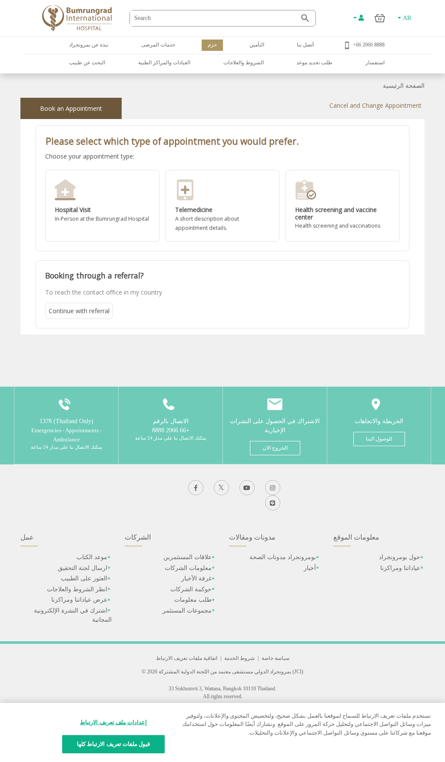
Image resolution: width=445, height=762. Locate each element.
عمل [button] (27, 537)
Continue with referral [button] (79, 311)
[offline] (102, 206)
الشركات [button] (138, 537)
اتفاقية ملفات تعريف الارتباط (186, 658)
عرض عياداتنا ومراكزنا (79, 599)
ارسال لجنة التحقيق (82, 568)
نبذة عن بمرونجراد (88, 45)
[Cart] (380, 18)
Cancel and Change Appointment (375, 105)
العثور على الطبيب (84, 578)
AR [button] (406, 18)
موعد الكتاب (91, 557)
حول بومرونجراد (399, 557)
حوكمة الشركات (191, 589)
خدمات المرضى (158, 45)
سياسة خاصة (275, 658)
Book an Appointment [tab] (71, 108)
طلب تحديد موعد (314, 63)
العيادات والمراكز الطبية (164, 63)
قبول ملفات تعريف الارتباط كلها (113, 744)
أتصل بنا (305, 45)
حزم (212, 45)
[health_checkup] (343, 206)
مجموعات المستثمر (187, 610)
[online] (223, 206)
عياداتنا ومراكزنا (400, 568)
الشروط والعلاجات (243, 63)
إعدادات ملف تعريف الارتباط (113, 722)
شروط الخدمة (239, 658)
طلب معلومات (193, 599)
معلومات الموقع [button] (356, 537)
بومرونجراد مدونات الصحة (282, 557)
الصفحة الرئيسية (404, 86)
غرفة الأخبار (196, 578)
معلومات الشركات (188, 568)
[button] (102, 206)
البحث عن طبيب (87, 63)
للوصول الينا (379, 439)
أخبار (310, 568)
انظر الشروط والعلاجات (77, 589)
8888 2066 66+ (369, 45)
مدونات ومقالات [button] (252, 537)
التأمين (256, 45)
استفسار (375, 63)
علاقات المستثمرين (187, 557)
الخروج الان (275, 448)
